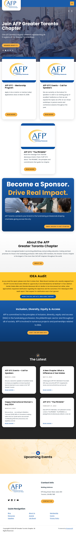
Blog (9, 513)
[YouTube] (18, 500)
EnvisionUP (69, 528)
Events (52, 516)
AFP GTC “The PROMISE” (53, 402)
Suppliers (11, 518)
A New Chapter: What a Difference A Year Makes (54, 371)
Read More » (10, 390)
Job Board (32, 518)
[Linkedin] (12, 500)
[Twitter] (9, 500)
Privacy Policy (54, 518)
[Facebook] (15, 500)
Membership (54, 513)
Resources (11, 516)
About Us (32, 513)
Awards (31, 516)
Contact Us (47, 501)
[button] (69, 11)
